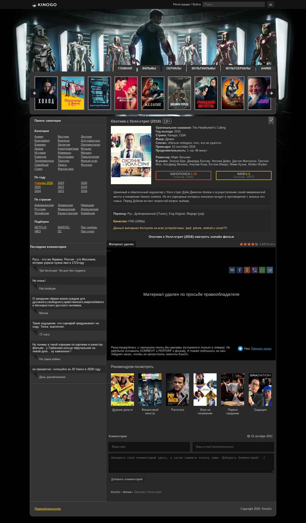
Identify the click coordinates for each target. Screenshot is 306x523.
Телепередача (44, 160)
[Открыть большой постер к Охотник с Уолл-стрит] (131, 155)
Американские (44, 205)
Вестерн (63, 136)
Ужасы (62, 164)
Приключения (90, 156)
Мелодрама (66, 156)
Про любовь (89, 227)
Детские (86, 136)
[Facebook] (239, 270)
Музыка (86, 148)
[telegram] (270, 270)
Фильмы (149, 68)
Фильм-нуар (89, 160)
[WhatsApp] (262, 270)
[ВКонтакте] (232, 270)
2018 (84, 191)
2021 (61, 191)
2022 (61, 187)
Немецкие (87, 205)
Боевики (40, 144)
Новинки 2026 (43, 183)
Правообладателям (47, 508)
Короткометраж (68, 148)
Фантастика (65, 169)
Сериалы (173, 68)
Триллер (63, 160)
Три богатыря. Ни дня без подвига (62, 270)
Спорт (38, 169)
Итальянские (89, 209)
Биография (42, 140)
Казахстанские (68, 213)
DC (60, 231)
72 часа (44, 334)
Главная (125, 68)
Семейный (41, 164)
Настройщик (47, 288)
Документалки (90, 144)
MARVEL (64, 227)
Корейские (88, 213)
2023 (61, 183)
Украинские (65, 205)
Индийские (41, 213)
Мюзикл (86, 152)
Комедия (40, 156)
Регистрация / (182, 4)
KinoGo (115, 492)
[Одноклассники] (247, 270)
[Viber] (254, 270)
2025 (37, 187)
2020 (84, 183)
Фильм (127, 492)
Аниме (266, 68)
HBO (37, 231)
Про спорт (88, 231)
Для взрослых (90, 140)
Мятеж (43, 313)
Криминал (64, 152)
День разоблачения (52, 377)
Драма (38, 148)
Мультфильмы (203, 68)
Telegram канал (261, 348)
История (40, 152)
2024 (37, 191)
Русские (40, 209)
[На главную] (44, 5)
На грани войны (49, 359)
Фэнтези (86, 164)
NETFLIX (40, 227)
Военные (64, 140)
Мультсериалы (238, 68)
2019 (84, 187)
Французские (66, 209)
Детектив (64, 144)
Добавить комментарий (126, 479)
